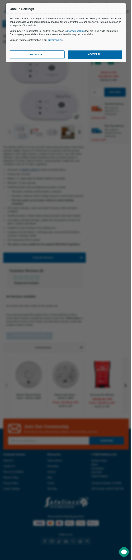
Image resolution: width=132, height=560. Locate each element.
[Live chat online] (124, 552)
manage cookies (76, 31)
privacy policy (55, 40)
